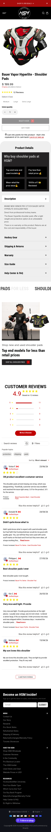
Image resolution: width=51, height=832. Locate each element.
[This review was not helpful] (46, 506)
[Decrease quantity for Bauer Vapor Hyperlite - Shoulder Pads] (5, 112)
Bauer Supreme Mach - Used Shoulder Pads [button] (27, 498)
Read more (24, 540)
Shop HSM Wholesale (12, 751)
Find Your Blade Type (12, 785)
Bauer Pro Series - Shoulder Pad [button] (25, 580)
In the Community (10, 758)
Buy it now (26, 128)
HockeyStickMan (23, 826)
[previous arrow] (4, 3)
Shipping (4, 87)
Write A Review (26, 433)
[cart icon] (47, 13)
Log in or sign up (36, 137)
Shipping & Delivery (11, 734)
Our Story (7, 720)
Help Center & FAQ (10, 799)
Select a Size (7, 97)
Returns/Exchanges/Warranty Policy (17, 738)
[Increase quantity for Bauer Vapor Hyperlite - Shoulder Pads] (15, 112)
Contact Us (7, 716)
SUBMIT (43, 704)
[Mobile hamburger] (4, 13)
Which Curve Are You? (12, 789)
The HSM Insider (10, 765)
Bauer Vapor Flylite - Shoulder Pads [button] (27, 627)
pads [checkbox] (26, 454)
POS (31, 826)
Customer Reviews (10, 754)
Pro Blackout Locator (11, 762)
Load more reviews (25, 677)
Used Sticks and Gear (12, 769)
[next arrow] (47, 3)
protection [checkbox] (7, 454)
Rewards (6, 724)
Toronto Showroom (11, 741)
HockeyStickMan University (14, 782)
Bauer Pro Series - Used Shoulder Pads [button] (28, 545)
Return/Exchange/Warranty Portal (16, 796)
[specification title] (14, 172)
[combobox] (39, 460)
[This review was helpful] (42, 506)
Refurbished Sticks (10, 731)
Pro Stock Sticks (9, 727)
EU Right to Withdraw (11, 803)
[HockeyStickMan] (24, 13)
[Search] (43, 13)
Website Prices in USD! (12, 772)
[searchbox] (13, 443)
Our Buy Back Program (12, 792)
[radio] (6, 101)
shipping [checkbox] (17, 454)
